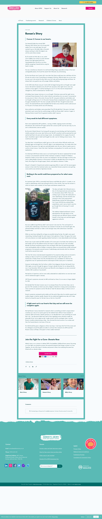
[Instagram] (10, 465)
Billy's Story (68, 392)
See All (82, 376)
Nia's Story (23, 392)
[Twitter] (19, 465)
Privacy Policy (55, 516)
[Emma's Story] (51, 384)
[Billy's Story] (73, 384)
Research (41, 20)
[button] (56, 8)
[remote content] (51, 355)
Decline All (89, 516)
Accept (96, 516)
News (60, 20)
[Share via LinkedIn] (32, 366)
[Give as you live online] (27, 465)
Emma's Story (47, 392)
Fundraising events (31, 20)
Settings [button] (82, 516)
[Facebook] (14, 465)
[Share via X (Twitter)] (29, 366)
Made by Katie (78, 484)
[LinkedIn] (6, 465)
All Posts (20, 20)
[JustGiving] (23, 465)
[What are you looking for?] (59, 466)
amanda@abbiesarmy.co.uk (16, 448)
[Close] (100, 517)
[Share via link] (36, 366)
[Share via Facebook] (26, 366)
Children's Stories (51, 20)
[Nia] (28, 384)
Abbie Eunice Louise (37, 484)
